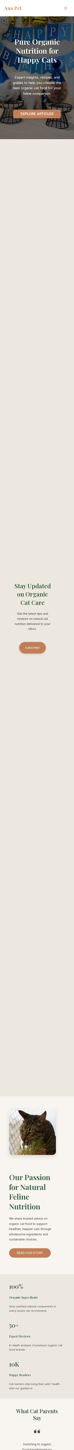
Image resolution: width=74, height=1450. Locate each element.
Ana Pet (12, 8)
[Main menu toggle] (65, 8)
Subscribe (32, 647)
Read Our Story (30, 1253)
